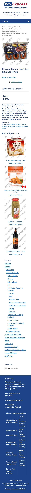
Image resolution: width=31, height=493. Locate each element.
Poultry (11, 309)
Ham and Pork (14, 299)
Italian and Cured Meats (17, 306)
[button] (26, 40)
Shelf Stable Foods (13, 331)
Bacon (11, 293)
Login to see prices (9, 77)
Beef (10, 296)
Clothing (8, 264)
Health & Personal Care (13, 335)
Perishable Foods (12, 273)
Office (7, 341)
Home (4, 27)
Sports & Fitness (11, 353)
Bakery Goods (13, 276)
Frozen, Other (13, 328)
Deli (9, 285)
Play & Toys (9, 344)
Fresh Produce (13, 320)
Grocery (10, 27)
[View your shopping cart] (28, 21)
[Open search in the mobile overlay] (15, 17)
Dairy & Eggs (12, 282)
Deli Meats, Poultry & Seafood (17, 124)
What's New (9, 356)
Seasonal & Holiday (11, 347)
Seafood (12, 312)
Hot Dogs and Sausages (14, 126)
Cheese (10, 279)
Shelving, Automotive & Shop (15, 350)
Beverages (10, 270)
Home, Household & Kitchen (15, 338)
